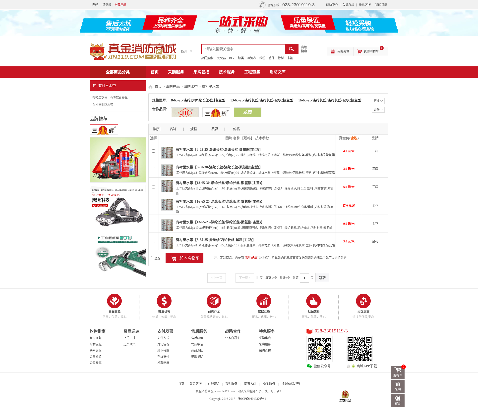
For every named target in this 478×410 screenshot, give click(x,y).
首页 (155, 72)
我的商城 (343, 51)
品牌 (214, 129)
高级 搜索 (304, 49)
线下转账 (163, 350)
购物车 (399, 371)
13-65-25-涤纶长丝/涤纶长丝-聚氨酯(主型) (262, 100)
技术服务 (227, 72)
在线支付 (163, 357)
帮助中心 (332, 4)
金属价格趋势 (291, 384)
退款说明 (197, 357)
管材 (281, 58)
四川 (184, 51)
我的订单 (381, 4)
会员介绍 (348, 4)
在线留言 (214, 384)
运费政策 (129, 344)
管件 (272, 58)
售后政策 (197, 338)
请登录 (106, 4)
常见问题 (96, 338)
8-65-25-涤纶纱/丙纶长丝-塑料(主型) (199, 100)
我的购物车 (373, 50)
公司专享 (96, 363)
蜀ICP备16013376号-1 (252, 399)
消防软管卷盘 (119, 97)
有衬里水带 (99, 97)
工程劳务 (252, 72)
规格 (193, 129)
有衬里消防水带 (102, 105)
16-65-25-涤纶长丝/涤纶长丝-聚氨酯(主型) (330, 100)
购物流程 (96, 344)
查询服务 (269, 384)
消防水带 (191, 87)
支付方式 (163, 338)
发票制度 (163, 363)
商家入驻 (250, 384)
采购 (398, 389)
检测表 (251, 58)
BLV (232, 58)
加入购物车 (189, 258)
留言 (398, 403)
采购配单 (251, 258)
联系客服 (365, 4)
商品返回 (197, 350)
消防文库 (278, 72)
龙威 (247, 112)
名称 (173, 129)
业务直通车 (232, 338)
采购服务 (176, 72)
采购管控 (201, 72)
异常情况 (163, 344)
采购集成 (265, 338)
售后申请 (197, 344)
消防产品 (173, 87)
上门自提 (129, 338)
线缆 (262, 58)
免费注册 (120, 4)
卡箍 (290, 58)
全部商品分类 (118, 72)
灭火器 (221, 58)
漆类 (241, 58)
